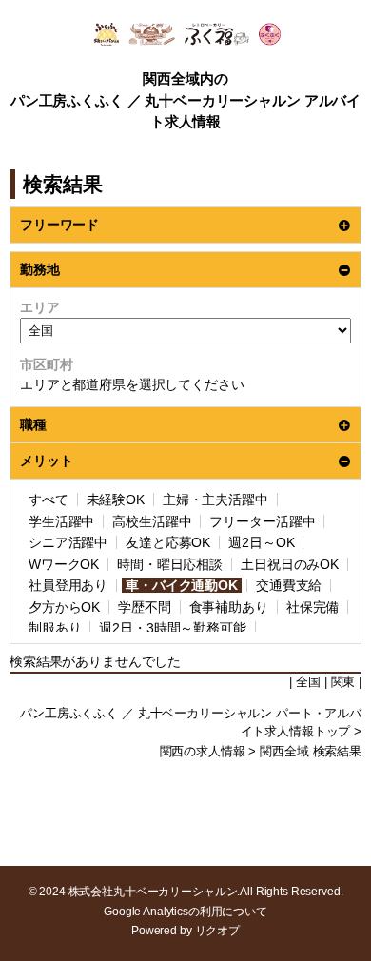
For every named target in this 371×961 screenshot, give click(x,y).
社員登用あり (68, 585)
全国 (308, 682)
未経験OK (116, 499)
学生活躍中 (61, 521)
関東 (343, 682)
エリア (40, 307)
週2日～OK (261, 542)
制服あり (55, 628)
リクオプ (217, 930)
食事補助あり (228, 607)
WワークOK (64, 564)
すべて (48, 499)
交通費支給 (289, 585)
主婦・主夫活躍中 (215, 499)
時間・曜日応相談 (170, 564)
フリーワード (59, 224)
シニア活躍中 (68, 542)
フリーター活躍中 (262, 521)
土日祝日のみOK (290, 564)
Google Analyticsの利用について (185, 911)
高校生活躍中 (151, 521)
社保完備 (312, 607)
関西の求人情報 (202, 751)
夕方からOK (64, 607)
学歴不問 (144, 607)
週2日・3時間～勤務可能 (172, 628)
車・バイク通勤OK (182, 585)
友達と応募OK (168, 542)
